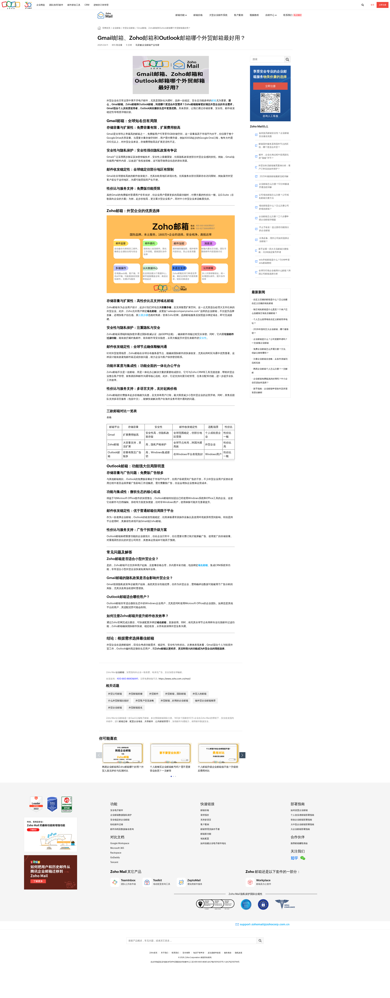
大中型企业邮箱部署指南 (302, 824)
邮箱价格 (198, 15)
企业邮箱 (117, 28)
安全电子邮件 (116, 810)
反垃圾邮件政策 (214, 953)
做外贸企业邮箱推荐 (205, 700)
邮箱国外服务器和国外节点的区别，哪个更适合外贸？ (274, 145)
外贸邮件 (153, 693)
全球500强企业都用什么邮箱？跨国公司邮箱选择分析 (275, 272)
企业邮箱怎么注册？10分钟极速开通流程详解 (274, 185)
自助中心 (270, 15)
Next (242, 755)
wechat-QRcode (302, 857)
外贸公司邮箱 (115, 693)
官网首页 (106, 28)
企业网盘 (40, 5)
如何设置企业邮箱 (299, 810)
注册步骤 (143, 315)
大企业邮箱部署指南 (300, 829)
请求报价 (204, 815)
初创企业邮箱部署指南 (301, 819)
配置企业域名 (136, 721)
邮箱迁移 (123, 721)
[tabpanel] (123, 758)
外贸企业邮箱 (129, 28)
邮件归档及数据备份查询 (122, 829)
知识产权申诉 (198, 953)
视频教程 (254, 15)
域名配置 (204, 838)
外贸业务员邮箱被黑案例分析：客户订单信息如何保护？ (275, 167)
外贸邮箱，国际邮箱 (175, 693)
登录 (372, 5)
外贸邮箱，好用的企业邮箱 (174, 700)
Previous (99, 755)
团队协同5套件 (56, 5)
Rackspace (115, 853)
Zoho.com (17, 5)
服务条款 (227, 953)
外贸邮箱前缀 (135, 693)
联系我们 (287, 15)
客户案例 (238, 15)
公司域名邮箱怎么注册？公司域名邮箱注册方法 (274, 196)
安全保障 (186, 953)
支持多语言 (205, 819)
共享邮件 (149, 721)
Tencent (114, 862)
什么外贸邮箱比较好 (118, 700)
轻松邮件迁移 (116, 824)
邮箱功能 (180, 15)
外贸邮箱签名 (135, 707)
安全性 (203, 338)
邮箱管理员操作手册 (210, 829)
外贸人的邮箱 (199, 693)
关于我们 (164, 953)
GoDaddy (115, 857)
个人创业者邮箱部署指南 (302, 815)
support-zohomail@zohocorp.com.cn (264, 924)
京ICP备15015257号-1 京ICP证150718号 (223, 962)
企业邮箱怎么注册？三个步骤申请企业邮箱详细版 (274, 218)
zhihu (294, 857)
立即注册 (382, 5)
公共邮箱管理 (161, 721)
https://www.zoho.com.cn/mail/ (175, 678)
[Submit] (260, 940)
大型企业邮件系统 (218, 15)
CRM (87, 5)
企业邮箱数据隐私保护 (121, 815)
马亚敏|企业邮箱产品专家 (147, 45)
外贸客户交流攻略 (145, 700)
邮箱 (213, 100)
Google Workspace (119, 843)
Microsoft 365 (117, 848)
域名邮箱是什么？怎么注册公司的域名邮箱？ (274, 207)
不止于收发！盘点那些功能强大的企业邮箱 (274, 229)
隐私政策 (238, 953)
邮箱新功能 (205, 834)
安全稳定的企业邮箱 (119, 819)
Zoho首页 (153, 953)
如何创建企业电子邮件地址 (213, 843)
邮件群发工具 (73, 5)
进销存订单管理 (101, 5)
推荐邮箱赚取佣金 (299, 843)
